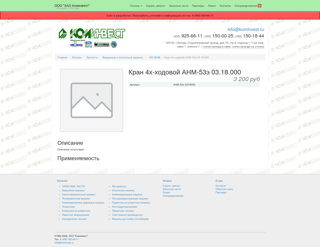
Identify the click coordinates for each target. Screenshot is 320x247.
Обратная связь (224, 189)
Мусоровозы (119, 186)
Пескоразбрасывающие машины (130, 198)
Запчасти (92, 57)
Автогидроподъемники (124, 206)
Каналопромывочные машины (78, 194)
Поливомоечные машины (76, 198)
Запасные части (178, 5)
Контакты (225, 5)
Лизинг (212, 5)
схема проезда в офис (217, 46)
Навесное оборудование (75, 214)
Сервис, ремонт (155, 5)
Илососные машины (123, 190)
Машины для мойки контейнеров (130, 219)
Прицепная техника (123, 210)
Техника (135, 5)
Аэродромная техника (74, 219)
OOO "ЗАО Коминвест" (72, 6)
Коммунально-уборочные (76, 210)
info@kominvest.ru (246, 29)
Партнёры (198, 5)
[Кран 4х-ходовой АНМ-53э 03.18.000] (91, 100)
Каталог (77, 57)
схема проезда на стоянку (248, 46)
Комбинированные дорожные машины (83, 202)
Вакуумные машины (73, 190)
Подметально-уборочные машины (131, 202)
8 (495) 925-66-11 (69, 239)
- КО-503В (154, 57)
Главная (62, 57)
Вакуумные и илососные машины (122, 57)
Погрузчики (68, 206)
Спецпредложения (248, 5)
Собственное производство (127, 214)
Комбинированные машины (127, 194)
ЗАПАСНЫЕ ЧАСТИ (73, 186)
